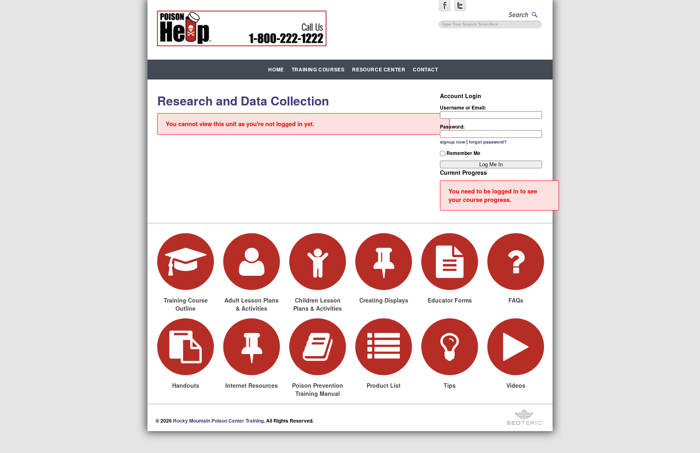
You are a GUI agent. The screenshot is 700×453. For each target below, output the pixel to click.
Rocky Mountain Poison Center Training (218, 420)
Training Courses (318, 69)
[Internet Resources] (251, 346)
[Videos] (515, 346)
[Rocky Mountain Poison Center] (242, 28)
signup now (452, 142)
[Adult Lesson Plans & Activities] (251, 261)
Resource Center (378, 69)
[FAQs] (515, 261)
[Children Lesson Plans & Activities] (317, 261)
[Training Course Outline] (185, 261)
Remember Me (463, 153)
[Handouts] (185, 346)
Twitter (460, 7)
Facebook (444, 7)
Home (276, 69)
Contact (425, 69)
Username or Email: (463, 107)
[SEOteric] (525, 417)
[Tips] (449, 346)
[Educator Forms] (449, 261)
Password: (452, 126)
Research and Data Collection (243, 100)
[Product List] (383, 346)
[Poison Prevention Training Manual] (317, 346)
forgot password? (488, 142)
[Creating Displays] (383, 261)
